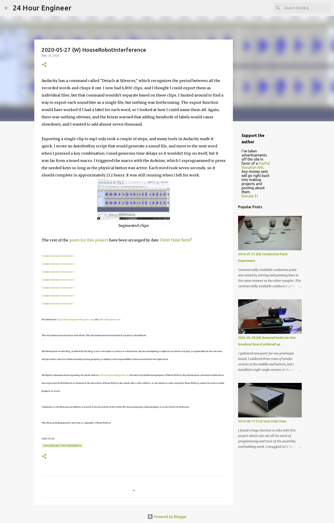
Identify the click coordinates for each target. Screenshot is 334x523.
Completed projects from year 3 (57, 271)
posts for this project (88, 240)
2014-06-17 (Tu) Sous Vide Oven (262, 421)
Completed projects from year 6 (58, 295)
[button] (44, 65)
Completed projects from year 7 (58, 303)
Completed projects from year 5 (58, 287)
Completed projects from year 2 (58, 264)
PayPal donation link (256, 165)
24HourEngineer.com (109, 319)
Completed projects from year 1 (57, 256)
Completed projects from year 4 (58, 279)
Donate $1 (250, 196)
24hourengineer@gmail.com (115, 375)
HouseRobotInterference (62, 445)
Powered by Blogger (170, 517)
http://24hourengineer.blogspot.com (75, 319)
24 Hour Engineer (42, 8)
